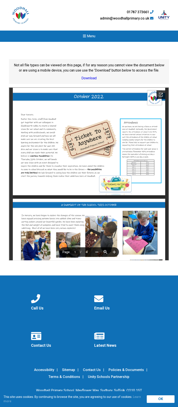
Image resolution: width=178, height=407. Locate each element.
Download (89, 78)
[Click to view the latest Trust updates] (164, 15)
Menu (90, 36)
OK (160, 399)
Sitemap (68, 370)
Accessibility (44, 370)
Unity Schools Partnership (108, 377)
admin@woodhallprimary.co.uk (125, 18)
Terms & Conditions (64, 377)
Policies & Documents (126, 370)
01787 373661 (138, 12)
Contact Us (92, 370)
